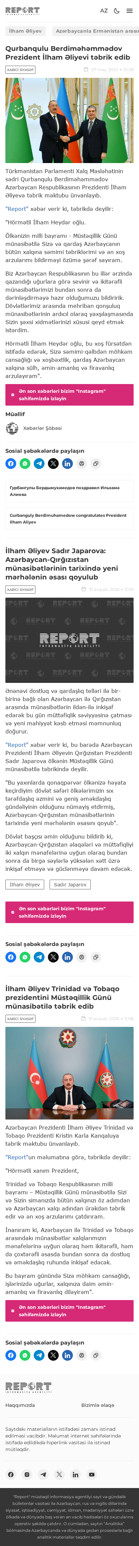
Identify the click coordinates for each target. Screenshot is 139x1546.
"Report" (16, 209)
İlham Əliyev (25, 31)
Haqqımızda (20, 1405)
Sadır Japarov (70, 884)
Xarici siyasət (20, 70)
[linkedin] (67, 463)
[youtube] (91, 1474)
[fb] (10, 463)
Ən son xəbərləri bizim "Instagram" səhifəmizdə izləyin (62, 395)
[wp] (25, 463)
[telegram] (39, 463)
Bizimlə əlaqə (97, 1405)
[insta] (27, 1474)
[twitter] (53, 463)
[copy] (95, 463)
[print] (81, 463)
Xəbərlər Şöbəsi (42, 428)
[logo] (22, 11)
